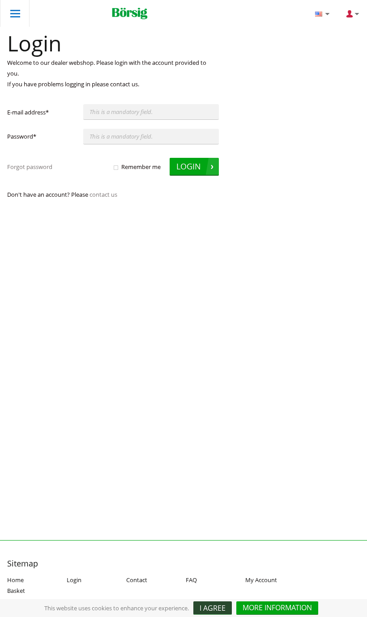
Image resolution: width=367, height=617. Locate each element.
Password (21, 136)
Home (15, 580)
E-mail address (28, 112)
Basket (16, 591)
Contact (136, 580)
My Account (261, 580)
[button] (277, 608)
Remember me (141, 167)
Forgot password (29, 167)
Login (74, 580)
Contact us (103, 194)
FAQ (191, 580)
